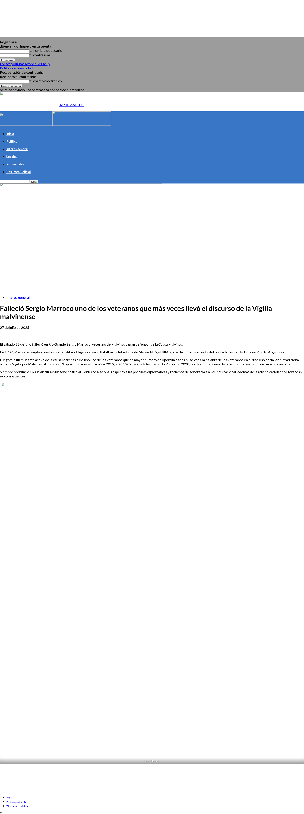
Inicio (10, 134)
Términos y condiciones (18, 806)
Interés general (17, 149)
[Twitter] (16, 333)
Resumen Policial (18, 172)
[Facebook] (5, 333)
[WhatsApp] (39, 333)
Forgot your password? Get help (25, 64)
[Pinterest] (28, 333)
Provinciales (15, 164)
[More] (51, 333)
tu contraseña (40, 55)
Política (11, 141)
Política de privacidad (16, 68)
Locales (11, 156)
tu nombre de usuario (45, 50)
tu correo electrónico (45, 81)
